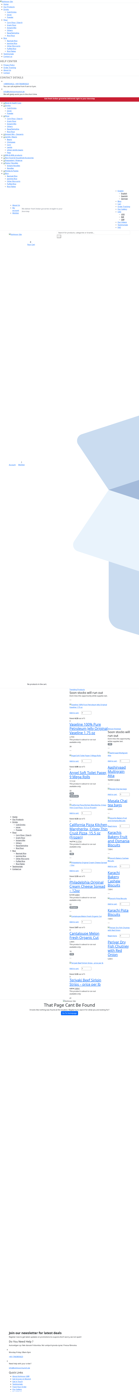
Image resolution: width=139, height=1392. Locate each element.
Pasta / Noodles (11, 163)
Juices (9, 14)
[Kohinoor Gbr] (6, 1)
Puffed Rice (11, 48)
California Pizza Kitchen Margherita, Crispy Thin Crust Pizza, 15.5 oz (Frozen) (89, 830)
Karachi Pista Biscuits (118, 912)
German (124, 199)
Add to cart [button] (74, 713)
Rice (5, 38)
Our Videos (122, 222)
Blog (119, 201)
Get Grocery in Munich (21, 1379)
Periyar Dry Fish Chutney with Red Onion (118, 948)
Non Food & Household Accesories (19, 158)
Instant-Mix (11, 28)
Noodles (10, 168)
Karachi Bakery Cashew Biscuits (114, 878)
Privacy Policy (9, 65)
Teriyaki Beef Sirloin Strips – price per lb (85, 982)
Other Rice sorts (13, 46)
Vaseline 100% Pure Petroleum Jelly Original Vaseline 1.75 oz (89, 728)
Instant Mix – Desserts (14, 134)
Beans (9, 139)
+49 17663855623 (16, 1356)
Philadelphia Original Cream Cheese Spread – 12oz (87, 886)
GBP (123, 219)
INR (122, 217)
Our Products (9, 7)
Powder (10, 17)
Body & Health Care (13, 103)
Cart (119, 204)
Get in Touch (17, 1381)
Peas (9, 152)
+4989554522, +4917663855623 (16, 84)
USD (119, 212)
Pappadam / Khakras (13, 160)
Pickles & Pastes (11, 171)
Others (10, 30)
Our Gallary (17, 1389)
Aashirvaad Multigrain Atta (117, 771)
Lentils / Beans (11, 137)
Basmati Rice (12, 41)
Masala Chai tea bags (117, 802)
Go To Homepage (69, 1013)
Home (5, 4)
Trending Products (77, 689)
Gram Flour (11, 25)
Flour (5, 20)
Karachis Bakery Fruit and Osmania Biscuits (118, 838)
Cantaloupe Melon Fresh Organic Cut (84, 935)
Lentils (9, 147)
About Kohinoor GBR (20, 1376)
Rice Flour (11, 35)
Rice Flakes (11, 51)
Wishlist (15, 213)
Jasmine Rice (12, 43)
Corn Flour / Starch (14, 22)
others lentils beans (15, 150)
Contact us (7, 56)
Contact (6, 73)
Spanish (124, 196)
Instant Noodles (13, 165)
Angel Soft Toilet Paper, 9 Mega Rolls (88, 774)
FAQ (119, 227)
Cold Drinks (12, 12)
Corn (9, 145)
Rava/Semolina (13, 33)
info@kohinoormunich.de (14, 91)
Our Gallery (122, 209)
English (121, 191)
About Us (7, 70)
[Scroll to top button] (134, 1387)
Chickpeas (11, 142)
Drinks (6, 9)
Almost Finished (116, 729)
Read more (112, 826)
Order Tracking (9, 67)
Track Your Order (19, 1387)
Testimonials (8, 54)
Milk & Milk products (13, 155)
